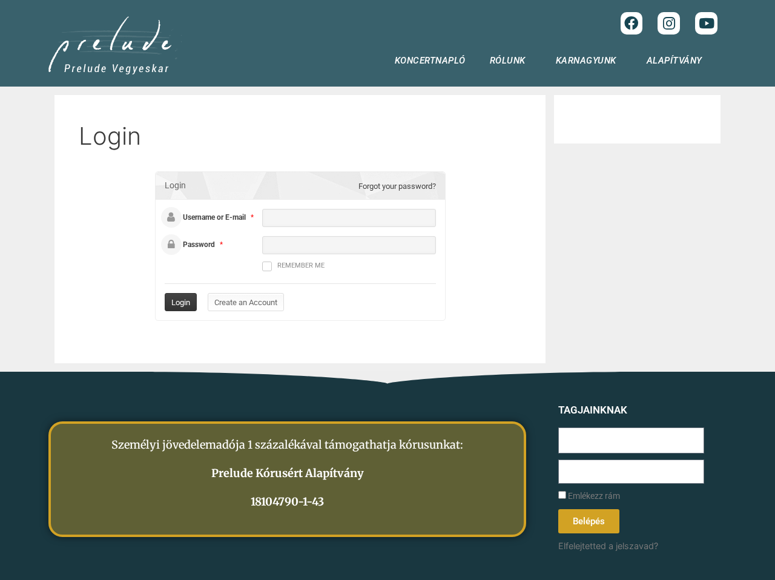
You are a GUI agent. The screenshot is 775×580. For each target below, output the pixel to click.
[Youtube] (706, 23)
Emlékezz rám (593, 496)
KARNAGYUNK (586, 60)
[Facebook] (632, 23)
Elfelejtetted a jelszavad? (608, 546)
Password (199, 244)
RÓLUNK (508, 60)
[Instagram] (669, 23)
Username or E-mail (214, 217)
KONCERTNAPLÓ (430, 60)
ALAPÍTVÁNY (674, 60)
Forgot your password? (397, 186)
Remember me (301, 265)
